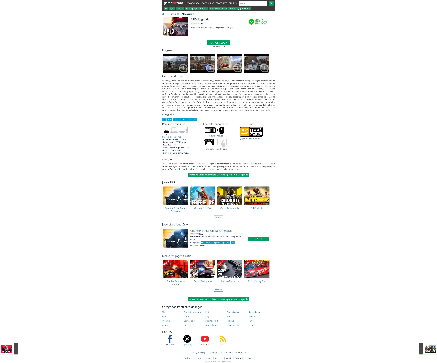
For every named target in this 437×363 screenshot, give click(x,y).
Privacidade (226, 352)
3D (163, 312)
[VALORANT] (9, 348)
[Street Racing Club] (256, 269)
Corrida (203, 8)
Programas (221, 3)
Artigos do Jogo (199, 352)
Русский (197, 358)
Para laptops (192, 8)
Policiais (230, 320)
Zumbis (252, 325)
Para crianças (233, 312)
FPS (178, 14)
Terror (251, 320)
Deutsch (251, 358)
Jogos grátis (171, 14)
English (187, 358)
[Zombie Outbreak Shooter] (175, 269)
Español (208, 358)
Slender (252, 316)
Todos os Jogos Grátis (239, 8)
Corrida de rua (190, 320)
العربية (229, 358)
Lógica (208, 316)
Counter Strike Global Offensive (211, 231)
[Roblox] (428, 348)
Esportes (188, 325)
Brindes (233, 3)
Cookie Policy (240, 352)
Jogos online (207, 3)
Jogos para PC (192, 3)
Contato (213, 352)
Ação (171, 8)
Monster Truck (211, 320)
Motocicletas (211, 325)
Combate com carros (193, 312)
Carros (180, 8)
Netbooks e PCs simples (172, 136)
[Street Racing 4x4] (202, 269)
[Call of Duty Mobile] (229, 196)
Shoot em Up (233, 325)
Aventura (166, 320)
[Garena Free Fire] (202, 196)
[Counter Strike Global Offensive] (175, 196)
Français (219, 358)
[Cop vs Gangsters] (229, 269)
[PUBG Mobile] (256, 196)
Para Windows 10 (218, 8)
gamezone (174, 3)
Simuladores (254, 312)
